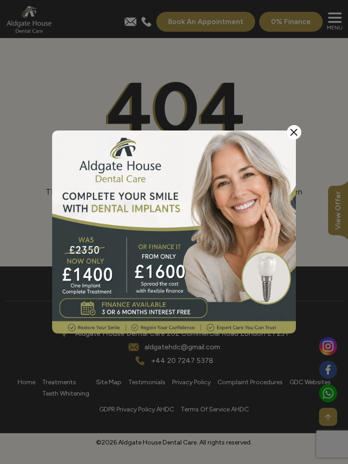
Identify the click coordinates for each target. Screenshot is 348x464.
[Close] (294, 132)
